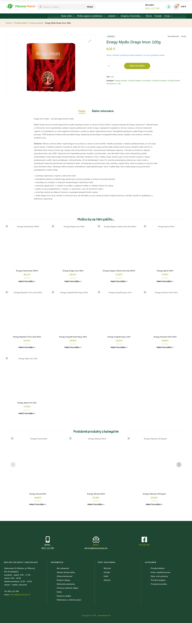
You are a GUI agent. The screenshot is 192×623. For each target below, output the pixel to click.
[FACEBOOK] (144, 539)
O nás (167, 16)
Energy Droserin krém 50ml (165, 337)
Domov (9, 23)
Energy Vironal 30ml (37, 494)
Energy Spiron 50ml (165, 271)
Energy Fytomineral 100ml (27, 271)
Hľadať (90, 7)
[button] (90, 41)
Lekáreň (111, 16)
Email (96, 545)
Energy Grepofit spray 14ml (119, 337)
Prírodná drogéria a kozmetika (139, 81)
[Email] (96, 539)
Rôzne (149, 16)
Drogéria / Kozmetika (130, 16)
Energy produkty (36, 23)
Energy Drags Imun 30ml (73, 271)
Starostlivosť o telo (113, 84)
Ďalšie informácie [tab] (103, 111)
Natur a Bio (66, 16)
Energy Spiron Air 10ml (27, 403)
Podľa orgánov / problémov (89, 16)
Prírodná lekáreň (21, 23)
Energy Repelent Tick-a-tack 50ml (27, 337)
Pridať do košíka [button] (26, 281)
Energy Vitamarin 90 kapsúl (154, 494)
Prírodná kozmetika (159, 81)
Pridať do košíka (137, 66)
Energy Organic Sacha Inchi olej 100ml (119, 271)
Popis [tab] (81, 111)
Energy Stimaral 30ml (96, 494)
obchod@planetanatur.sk (20, 595)
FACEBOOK (144, 545)
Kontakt (158, 16)
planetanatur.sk (103, 615)
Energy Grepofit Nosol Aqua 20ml (73, 337)
